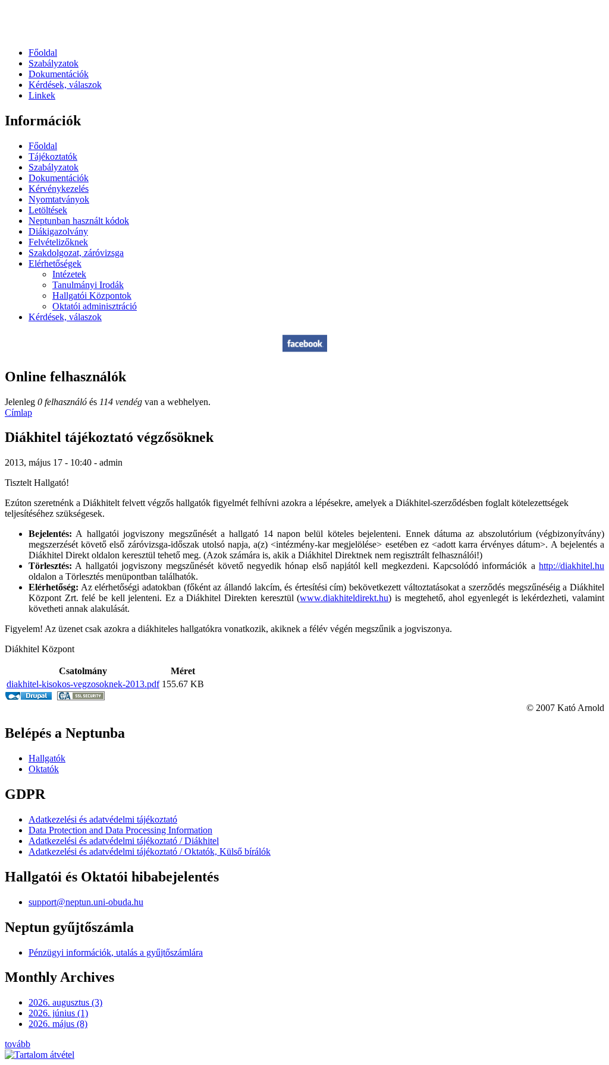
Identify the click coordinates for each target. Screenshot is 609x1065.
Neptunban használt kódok (79, 221)
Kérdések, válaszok (65, 85)
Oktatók (44, 769)
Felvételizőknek (58, 242)
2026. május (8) (58, 1024)
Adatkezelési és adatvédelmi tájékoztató (103, 819)
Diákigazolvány (58, 231)
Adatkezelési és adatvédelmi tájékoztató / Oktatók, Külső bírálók (150, 851)
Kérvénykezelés (59, 189)
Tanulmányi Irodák (88, 285)
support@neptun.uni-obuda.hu (86, 902)
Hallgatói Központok (91, 295)
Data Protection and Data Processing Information (120, 830)
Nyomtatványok (59, 199)
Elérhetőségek (55, 263)
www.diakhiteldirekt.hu (344, 598)
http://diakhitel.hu (571, 566)
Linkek (42, 95)
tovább (17, 1044)
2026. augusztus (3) (65, 1002)
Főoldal (43, 53)
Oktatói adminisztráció (94, 306)
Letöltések (48, 210)
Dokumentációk (59, 74)
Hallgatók (47, 758)
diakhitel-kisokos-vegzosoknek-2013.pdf (83, 684)
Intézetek (69, 274)
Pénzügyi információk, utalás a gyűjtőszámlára (116, 952)
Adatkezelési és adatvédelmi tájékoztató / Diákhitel (124, 841)
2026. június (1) (58, 1013)
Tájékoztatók (53, 156)
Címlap (18, 412)
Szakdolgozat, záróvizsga (76, 253)
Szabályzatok (54, 63)
